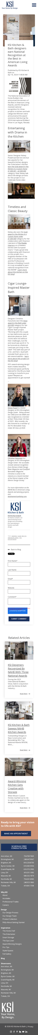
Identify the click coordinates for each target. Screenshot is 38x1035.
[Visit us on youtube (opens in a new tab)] (23, 1032)
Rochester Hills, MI (8, 882)
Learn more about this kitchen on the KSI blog (18, 272)
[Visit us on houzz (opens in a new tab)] (20, 1032)
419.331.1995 (29, 873)
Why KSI (4, 892)
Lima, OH (4, 873)
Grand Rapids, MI (7, 869)
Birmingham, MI (7, 859)
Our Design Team (10, 916)
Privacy (30, 1026)
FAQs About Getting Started (13, 922)
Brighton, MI (6, 863)
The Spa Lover (8, 941)
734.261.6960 (29, 879)
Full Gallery (7, 954)
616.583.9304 (29, 866)
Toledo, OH (5, 886)
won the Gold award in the (18, 168)
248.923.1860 (29, 882)
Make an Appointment (16, 833)
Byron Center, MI (8, 866)
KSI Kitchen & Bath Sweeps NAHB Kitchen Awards (19, 728)
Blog (3, 958)
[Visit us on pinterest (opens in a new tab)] (17, 1032)
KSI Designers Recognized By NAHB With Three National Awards (18, 670)
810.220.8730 (29, 863)
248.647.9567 (29, 859)
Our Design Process (10, 913)
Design (4, 909)
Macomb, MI (6, 876)
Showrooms (6, 963)
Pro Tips (6, 947)
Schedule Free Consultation (19, 847)
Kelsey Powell (13, 408)
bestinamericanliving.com (17, 496)
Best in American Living (17, 537)
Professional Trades (11, 902)
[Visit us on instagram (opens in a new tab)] (11, 1032)
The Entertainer (15, 538)
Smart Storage (8, 937)
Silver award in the (18, 323)
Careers (6, 905)
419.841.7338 (29, 886)
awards (14, 536)
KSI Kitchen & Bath (18, 71)
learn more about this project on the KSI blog (18, 358)
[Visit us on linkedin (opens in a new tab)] (26, 1032)
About (5, 895)
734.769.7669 (29, 856)
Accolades (6, 898)
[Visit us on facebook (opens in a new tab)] (14, 1032)
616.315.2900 (29, 869)
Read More (23, 694)
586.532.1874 (29, 876)
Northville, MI (6, 879)
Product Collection (10, 919)
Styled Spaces (8, 951)
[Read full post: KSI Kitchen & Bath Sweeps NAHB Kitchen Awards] (19, 710)
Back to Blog (16, 549)
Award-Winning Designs (12, 944)
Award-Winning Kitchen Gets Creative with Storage (17, 786)
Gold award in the (17, 235)
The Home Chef (9, 931)
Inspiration (5, 928)
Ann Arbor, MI (6, 856)
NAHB (19, 536)
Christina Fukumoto (15, 458)
